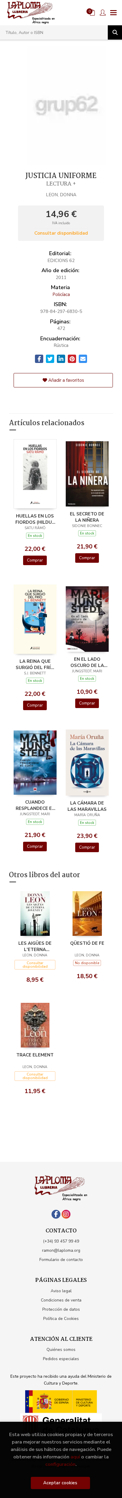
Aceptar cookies (60, 1483)
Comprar (35, 560)
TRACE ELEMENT (35, 1055)
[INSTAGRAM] (66, 1214)
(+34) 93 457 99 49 (61, 1241)
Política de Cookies (61, 1318)
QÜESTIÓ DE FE (87, 943)
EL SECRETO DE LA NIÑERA (87, 517)
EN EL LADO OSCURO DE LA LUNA (87, 662)
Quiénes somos (61, 1349)
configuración (60, 1464)
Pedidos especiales (61, 1359)
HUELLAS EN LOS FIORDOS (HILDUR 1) (35, 519)
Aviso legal (61, 1291)
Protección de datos (61, 1309)
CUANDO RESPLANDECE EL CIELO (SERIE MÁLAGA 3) (35, 805)
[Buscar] (115, 32)
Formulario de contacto (61, 1259)
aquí (75, 1456)
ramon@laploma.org (61, 1250)
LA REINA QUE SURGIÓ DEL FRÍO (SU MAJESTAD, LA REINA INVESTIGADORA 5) (35, 664)
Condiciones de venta (61, 1300)
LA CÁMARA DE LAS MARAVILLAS (87, 806)
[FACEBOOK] (56, 1214)
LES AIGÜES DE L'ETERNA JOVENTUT (35, 946)
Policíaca (61, 294)
